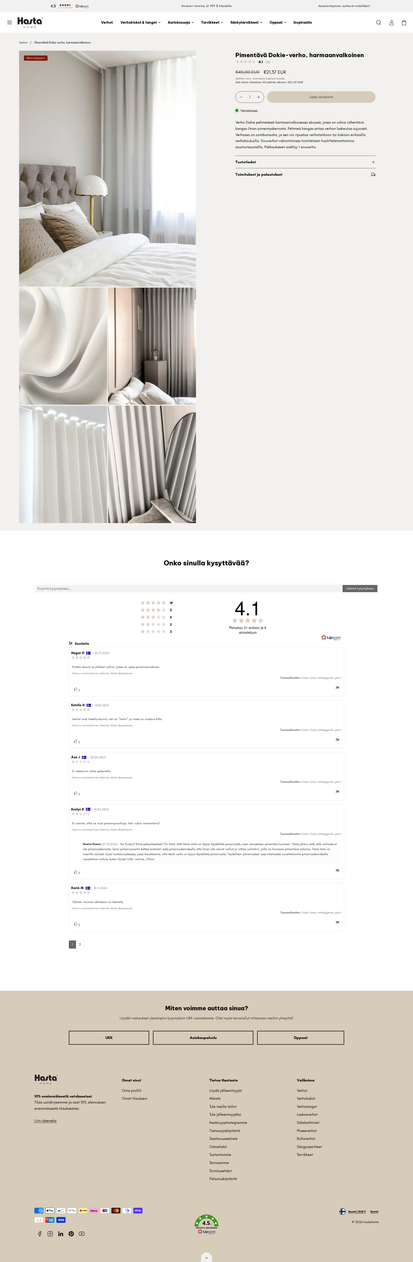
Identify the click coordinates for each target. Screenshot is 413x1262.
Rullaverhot (306, 1138)
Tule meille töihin (223, 1106)
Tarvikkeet (210, 22)
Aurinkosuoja (179, 22)
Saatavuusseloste (223, 1138)
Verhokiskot (306, 1098)
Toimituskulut (258, 78)
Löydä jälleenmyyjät (225, 1090)
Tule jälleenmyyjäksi (225, 1114)
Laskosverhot (307, 1114)
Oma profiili (131, 1090)
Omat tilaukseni (134, 1098)
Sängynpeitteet (309, 1146)
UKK (109, 1037)
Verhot (107, 22)
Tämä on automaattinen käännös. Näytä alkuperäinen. (102, 673)
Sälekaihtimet (308, 1122)
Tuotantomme (220, 1154)
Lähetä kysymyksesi (360, 588)
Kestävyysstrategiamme (228, 1122)
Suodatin (81, 644)
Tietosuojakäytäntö (224, 1130)
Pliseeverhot (307, 1130)
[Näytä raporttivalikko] (337, 688)
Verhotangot (307, 1106)
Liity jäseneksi (45, 1120)
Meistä (214, 1098)
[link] (391, 22)
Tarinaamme (219, 1162)
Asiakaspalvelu (203, 1037)
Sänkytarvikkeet (244, 22)
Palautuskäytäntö (223, 1178)
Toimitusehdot (220, 1171)
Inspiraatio (302, 22)
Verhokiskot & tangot (138, 22)
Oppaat (276, 22)
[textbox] (189, 588)
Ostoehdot (218, 1146)
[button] (69, 6)
